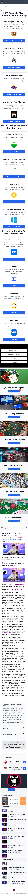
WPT (22, 621)
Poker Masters (11, 565)
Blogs (5, 10)
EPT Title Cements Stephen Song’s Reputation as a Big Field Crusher (8, 753)
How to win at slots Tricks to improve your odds (20, 753)
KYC (14, 830)
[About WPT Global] (4, 810)
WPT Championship (12, 883)
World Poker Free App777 (14, 799)
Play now (23, 799)
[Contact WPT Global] (4, 820)
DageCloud (14, 320)
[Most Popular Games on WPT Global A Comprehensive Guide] (4, 877)
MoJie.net (14, 293)
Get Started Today (14, 391)
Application (16, 874)
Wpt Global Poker (16, 825)
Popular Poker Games (23, 878)
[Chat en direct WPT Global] (4, 815)
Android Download (14, 134)
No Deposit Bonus (22, 864)
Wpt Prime (10, 825)
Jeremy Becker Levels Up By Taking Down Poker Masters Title (16, 10)
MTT (22, 883)
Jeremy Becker (6, 562)
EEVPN (14, 267)
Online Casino (11, 864)
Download (20, 874)
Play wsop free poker (13, 893)
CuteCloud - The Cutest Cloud (14, 240)
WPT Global (10, 811)
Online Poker (16, 878)
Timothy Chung (18, 869)
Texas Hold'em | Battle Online (14, 48)
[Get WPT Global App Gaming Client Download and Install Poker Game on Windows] (4, 873)
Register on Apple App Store (14, 159)
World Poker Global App (13, 798)
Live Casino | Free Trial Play (14, 102)
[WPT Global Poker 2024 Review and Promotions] (4, 824)
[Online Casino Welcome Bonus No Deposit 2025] (4, 863)
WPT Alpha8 (7, 632)
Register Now (14, 184)
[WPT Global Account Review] (4, 829)
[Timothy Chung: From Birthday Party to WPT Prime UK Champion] (4, 868)
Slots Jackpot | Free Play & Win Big (14, 22)
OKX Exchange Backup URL (14, 209)
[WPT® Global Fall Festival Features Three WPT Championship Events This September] (4, 882)
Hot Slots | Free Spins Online (14, 75)
